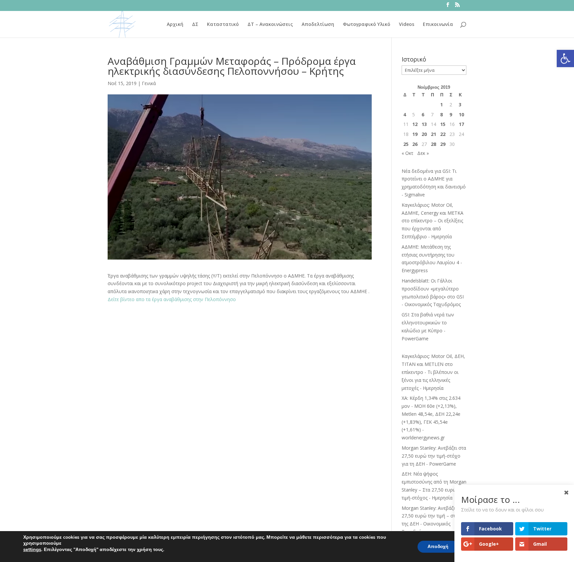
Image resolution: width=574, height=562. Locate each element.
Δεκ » (423, 153)
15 (442, 124)
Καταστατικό (223, 24)
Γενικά (149, 83)
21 (433, 134)
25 (406, 144)
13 (424, 124)
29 (442, 144)
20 (424, 134)
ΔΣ (195, 24)
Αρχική (175, 24)
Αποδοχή (438, 546)
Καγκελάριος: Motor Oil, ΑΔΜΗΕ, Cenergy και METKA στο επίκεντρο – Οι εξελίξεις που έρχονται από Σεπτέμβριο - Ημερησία (432, 221)
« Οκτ (407, 153)
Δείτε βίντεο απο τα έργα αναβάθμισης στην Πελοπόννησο (172, 299)
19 (415, 134)
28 (433, 144)
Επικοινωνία (438, 24)
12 (415, 124)
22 (442, 134)
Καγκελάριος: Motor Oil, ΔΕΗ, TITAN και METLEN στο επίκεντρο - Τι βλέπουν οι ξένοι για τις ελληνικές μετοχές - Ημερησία (433, 372)
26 (415, 144)
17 (461, 124)
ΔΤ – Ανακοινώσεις (270, 24)
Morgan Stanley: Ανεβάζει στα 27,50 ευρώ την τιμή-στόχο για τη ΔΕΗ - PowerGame (434, 456)
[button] (565, 58)
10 (461, 114)
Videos (406, 24)
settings (32, 549)
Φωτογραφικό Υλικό (366, 24)
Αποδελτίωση (318, 24)
